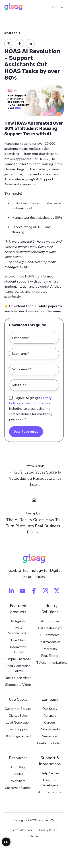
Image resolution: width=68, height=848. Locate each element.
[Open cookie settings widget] (6, 842)
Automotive (50, 621)
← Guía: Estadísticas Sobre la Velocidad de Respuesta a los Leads (35, 478)
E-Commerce (49, 635)
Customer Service (18, 709)
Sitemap (34, 836)
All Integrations (50, 792)
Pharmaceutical (49, 642)
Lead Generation (18, 722)
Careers (50, 722)
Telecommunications (51, 662)
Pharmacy (50, 649)
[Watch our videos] (23, 591)
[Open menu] (62, 6)
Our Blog (18, 767)
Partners (50, 715)
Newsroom (50, 736)
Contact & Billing (50, 743)
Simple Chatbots (18, 659)
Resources (18, 758)
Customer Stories (18, 788)
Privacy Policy (48, 830)
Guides (18, 774)
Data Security (50, 729)
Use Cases (18, 699)
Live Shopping (18, 729)
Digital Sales (18, 715)
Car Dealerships (50, 628)
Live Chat (18, 640)
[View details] (11, 591)
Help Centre (50, 773)
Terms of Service (37, 403)
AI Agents (18, 621)
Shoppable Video (18, 684)
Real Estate (50, 656)
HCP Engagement (18, 736)
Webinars (18, 781)
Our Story (49, 709)
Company (50, 699)
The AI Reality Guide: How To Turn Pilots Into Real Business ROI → (33, 526)
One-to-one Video (18, 678)
